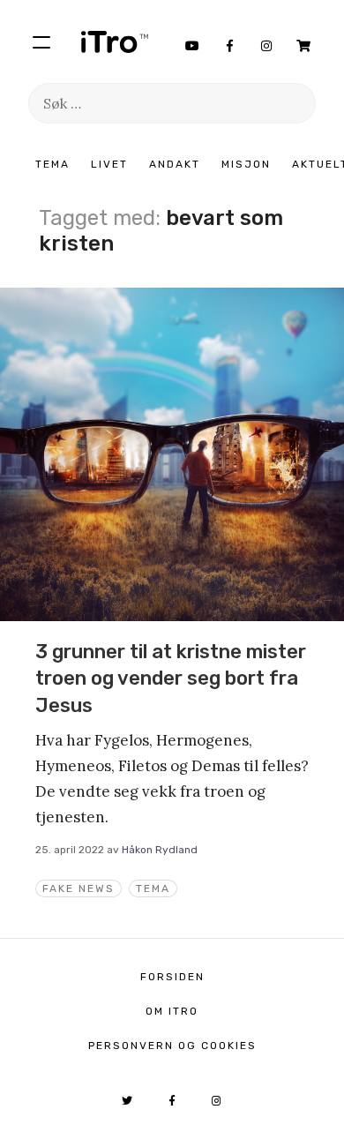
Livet (109, 164)
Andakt (174, 164)
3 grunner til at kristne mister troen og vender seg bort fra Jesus (170, 678)
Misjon (246, 164)
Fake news (78, 888)
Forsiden (172, 977)
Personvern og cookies (172, 1045)
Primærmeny (41, 41)
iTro (114, 41)
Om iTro (172, 1011)
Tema (52, 164)
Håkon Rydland (160, 849)
